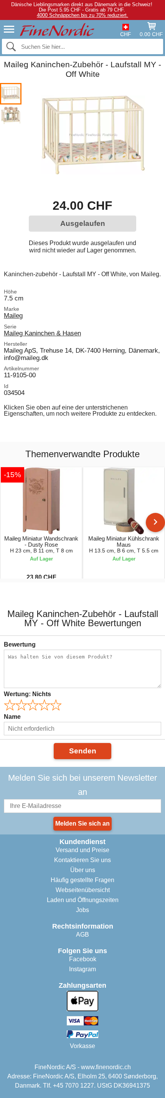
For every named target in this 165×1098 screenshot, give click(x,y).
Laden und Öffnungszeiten (83, 900)
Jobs (82, 910)
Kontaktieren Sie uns (82, 860)
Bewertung (20, 644)
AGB (82, 934)
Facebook (82, 959)
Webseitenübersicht (83, 890)
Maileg (13, 315)
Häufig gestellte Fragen (82, 880)
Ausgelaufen (82, 223)
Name (12, 716)
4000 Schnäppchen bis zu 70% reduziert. (82, 15)
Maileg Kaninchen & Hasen (42, 333)
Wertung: (27, 694)
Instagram (82, 969)
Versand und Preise (82, 850)
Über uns (82, 870)
